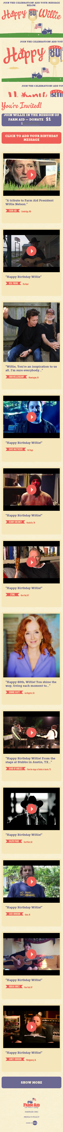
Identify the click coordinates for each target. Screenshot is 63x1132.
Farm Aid (31, 1103)
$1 (48, 119)
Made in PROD (31, 1123)
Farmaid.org (31, 1112)
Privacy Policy (31, 1117)
